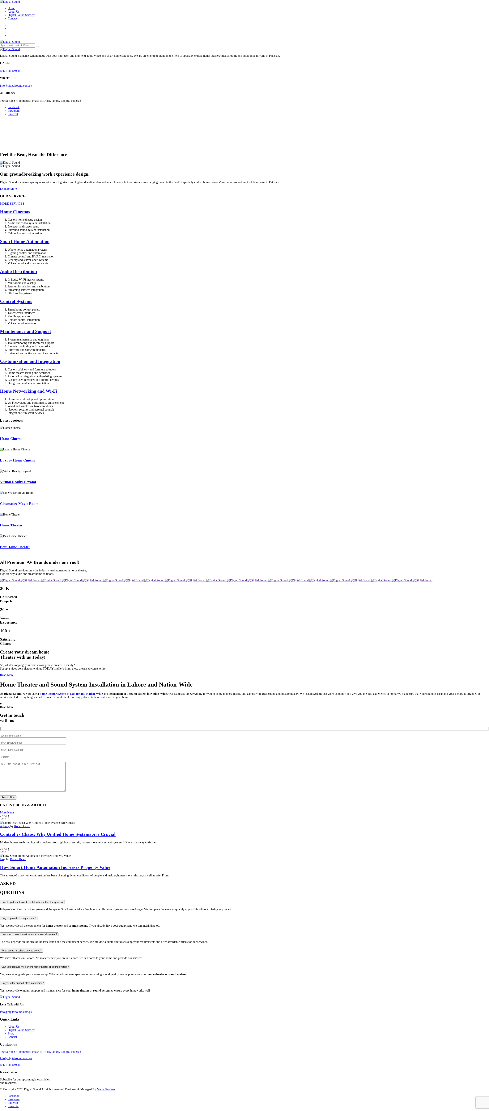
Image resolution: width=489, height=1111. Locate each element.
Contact (12, 18)
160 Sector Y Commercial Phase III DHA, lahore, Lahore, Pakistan (40, 1051)
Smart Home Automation (24, 241)
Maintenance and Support (25, 331)
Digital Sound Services (21, 15)
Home (11, 8)
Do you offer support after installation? (23, 983)
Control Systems (16, 301)
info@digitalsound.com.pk (16, 85)
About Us (13, 11)
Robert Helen (22, 826)
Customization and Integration (30, 361)
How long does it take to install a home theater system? (32, 902)
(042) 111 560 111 (11, 70)
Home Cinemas (15, 211)
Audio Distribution (18, 271)
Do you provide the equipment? (19, 918)
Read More (7, 675)
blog (2, 859)
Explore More (8, 188)
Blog (11, 1033)
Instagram (13, 110)
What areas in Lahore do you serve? (21, 950)
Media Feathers (106, 1089)
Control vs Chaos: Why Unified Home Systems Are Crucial (58, 834)
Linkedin (13, 1106)
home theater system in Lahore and (71, 693)
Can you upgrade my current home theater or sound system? (35, 966)
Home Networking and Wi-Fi (28, 391)
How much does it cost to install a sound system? (29, 934)
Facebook (13, 107)
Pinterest (13, 114)
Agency (5, 826)
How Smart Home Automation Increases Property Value (55, 867)
